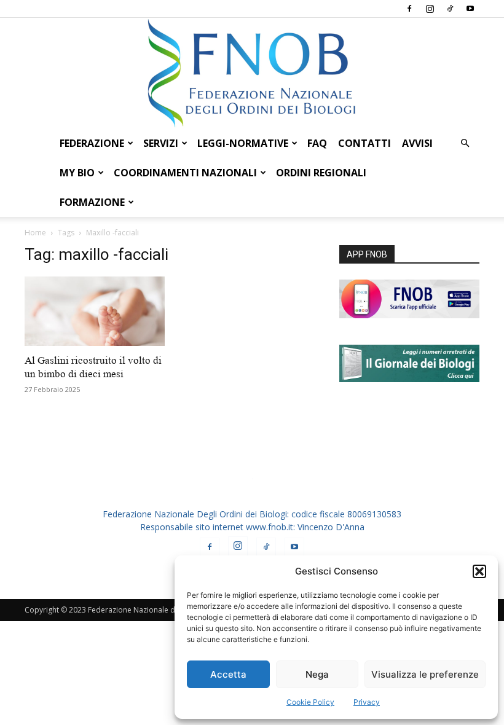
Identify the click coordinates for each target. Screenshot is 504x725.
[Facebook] (409, 8)
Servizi (160, 143)
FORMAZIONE (92, 202)
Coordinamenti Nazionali (185, 172)
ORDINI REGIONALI (321, 172)
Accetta (228, 674)
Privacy (366, 702)
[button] (479, 571)
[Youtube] (470, 8)
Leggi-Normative (242, 143)
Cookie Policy (310, 702)
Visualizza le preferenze (425, 674)
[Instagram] (429, 8)
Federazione (92, 143)
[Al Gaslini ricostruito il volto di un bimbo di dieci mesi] (95, 311)
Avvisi (417, 143)
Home (35, 232)
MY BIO (77, 172)
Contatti (364, 143)
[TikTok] (450, 8)
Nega (317, 674)
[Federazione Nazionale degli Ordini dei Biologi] (252, 73)
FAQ (317, 143)
